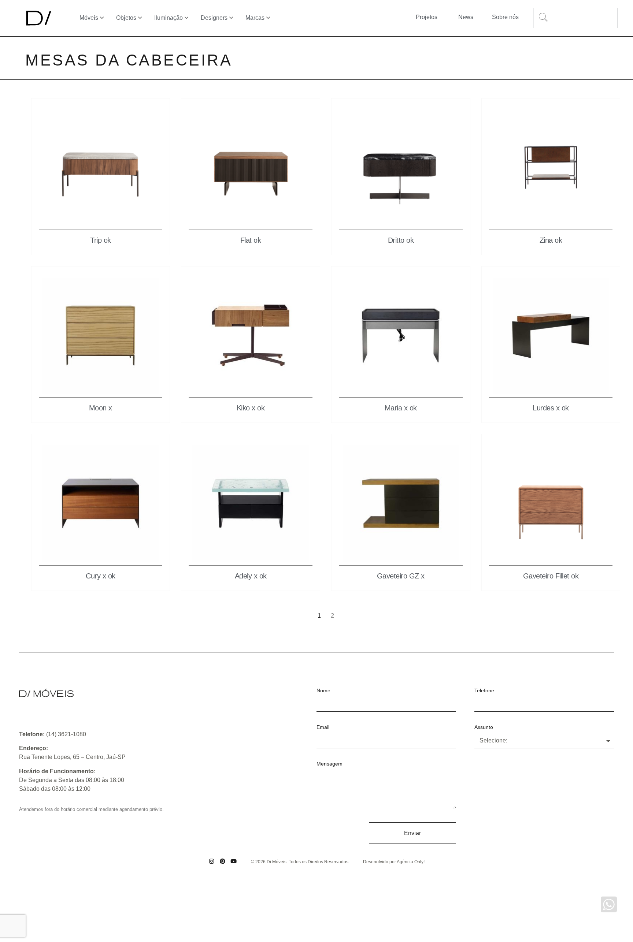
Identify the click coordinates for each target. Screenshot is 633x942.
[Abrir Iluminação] (187, 18)
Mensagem (329, 764)
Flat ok (250, 240)
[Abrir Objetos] (140, 18)
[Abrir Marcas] (268, 18)
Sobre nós (505, 17)
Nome (323, 690)
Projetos (426, 17)
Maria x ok (401, 408)
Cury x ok (100, 576)
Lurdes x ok (551, 408)
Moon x (100, 408)
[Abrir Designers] (231, 18)
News (465, 17)
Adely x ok (251, 576)
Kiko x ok (251, 408)
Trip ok (100, 240)
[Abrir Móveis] (102, 18)
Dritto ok (401, 240)
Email (322, 727)
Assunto (483, 727)
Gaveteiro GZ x (401, 576)
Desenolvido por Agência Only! (394, 861)
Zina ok (551, 240)
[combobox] (575, 18)
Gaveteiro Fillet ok (551, 576)
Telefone (484, 690)
